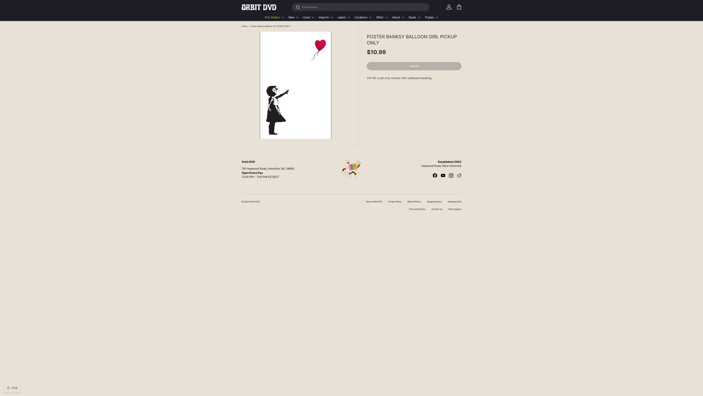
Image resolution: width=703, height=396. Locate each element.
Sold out (414, 66)
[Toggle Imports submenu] (332, 17)
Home (245, 26)
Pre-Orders (272, 17)
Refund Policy (414, 201)
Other (380, 17)
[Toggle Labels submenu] (349, 17)
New (291, 17)
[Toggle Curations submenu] (370, 17)
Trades (429, 17)
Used (306, 17)
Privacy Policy (394, 201)
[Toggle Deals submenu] (419, 17)
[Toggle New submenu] (297, 17)
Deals (412, 17)
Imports (324, 17)
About (396, 17)
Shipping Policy (434, 201)
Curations (361, 17)
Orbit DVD (254, 201)
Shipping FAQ (454, 201)
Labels (342, 17)
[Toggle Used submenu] (313, 17)
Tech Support (454, 209)
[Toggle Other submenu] (386, 17)
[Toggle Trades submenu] (437, 17)
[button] (459, 7)
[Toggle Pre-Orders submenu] (282, 17)
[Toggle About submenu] (403, 17)
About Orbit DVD (374, 201)
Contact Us (437, 209)
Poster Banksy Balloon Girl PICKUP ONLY (270, 26)
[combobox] (360, 7)
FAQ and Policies (417, 209)
